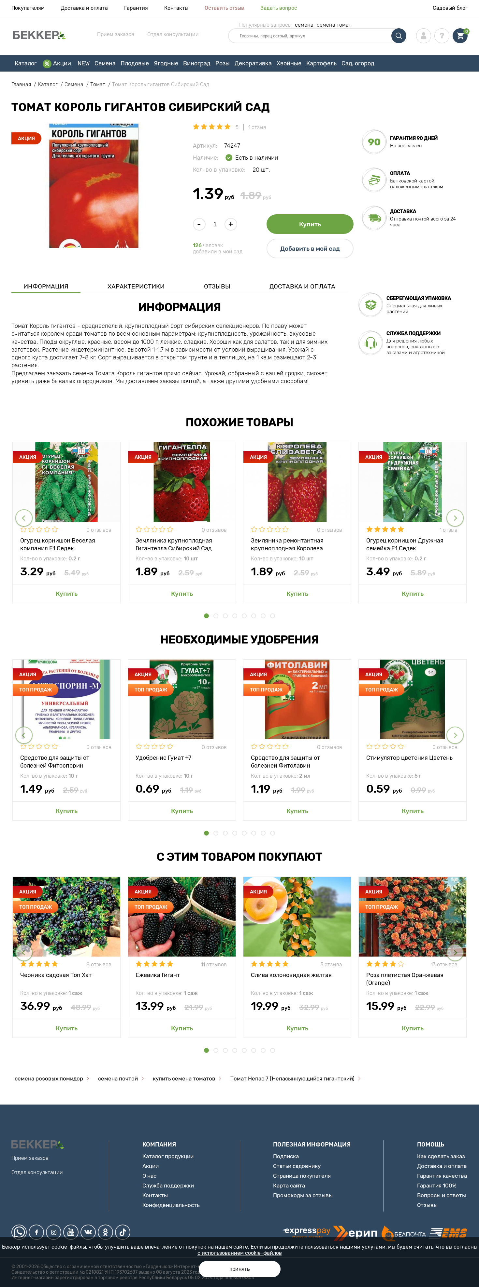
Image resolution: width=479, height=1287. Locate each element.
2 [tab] (215, 615)
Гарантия (136, 8)
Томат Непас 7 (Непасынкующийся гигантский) (292, 1078)
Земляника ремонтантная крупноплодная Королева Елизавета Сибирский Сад (288, 544)
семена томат (334, 25)
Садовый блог (450, 8)
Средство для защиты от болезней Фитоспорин (54, 761)
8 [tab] (272, 615)
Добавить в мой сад (310, 248)
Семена (105, 63)
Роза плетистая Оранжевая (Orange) (404, 978)
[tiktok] (122, 1232)
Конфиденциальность (170, 1205)
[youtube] (71, 1232)
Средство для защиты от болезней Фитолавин (285, 761)
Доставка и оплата (84, 8)
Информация (45, 286)
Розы (222, 63)
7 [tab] (263, 615)
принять (239, 1269)
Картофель (321, 63)
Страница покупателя (302, 1176)
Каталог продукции (168, 1156)
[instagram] (53, 1232)
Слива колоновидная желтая (291, 975)
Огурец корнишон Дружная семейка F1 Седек (404, 544)
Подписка (286, 1156)
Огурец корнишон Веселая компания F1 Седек (57, 544)
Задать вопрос (278, 8)
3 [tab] (225, 615)
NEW (84, 63)
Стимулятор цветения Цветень (409, 757)
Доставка (403, 211)
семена (304, 25)
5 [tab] (244, 615)
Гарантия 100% (437, 1185)
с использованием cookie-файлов (239, 1253)
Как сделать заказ (441, 1156)
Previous (24, 518)
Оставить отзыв (224, 8)
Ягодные (166, 63)
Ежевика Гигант (158, 975)
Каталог (26, 63)
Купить (310, 224)
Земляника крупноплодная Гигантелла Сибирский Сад (174, 544)
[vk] (88, 1232)
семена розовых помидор (49, 1078)
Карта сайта (289, 1185)
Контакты (176, 8)
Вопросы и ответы (441, 1195)
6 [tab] (253, 615)
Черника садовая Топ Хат (56, 975)
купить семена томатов (184, 1078)
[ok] (105, 1232)
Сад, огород (357, 63)
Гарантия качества (442, 1176)
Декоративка (253, 63)
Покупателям (28, 8)
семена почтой (118, 1078)
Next (455, 518)
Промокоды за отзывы (303, 1195)
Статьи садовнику (297, 1166)
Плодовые (135, 63)
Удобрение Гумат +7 (163, 757)
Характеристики (136, 286)
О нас (149, 1176)
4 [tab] (234, 615)
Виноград (196, 63)
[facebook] (36, 1232)
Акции (62, 63)
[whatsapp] (19, 1232)
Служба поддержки (168, 1185)
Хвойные (289, 63)
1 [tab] (206, 615)
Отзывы (217, 286)
